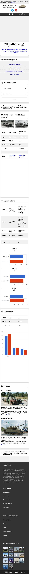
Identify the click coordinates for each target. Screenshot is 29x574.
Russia (5, 524)
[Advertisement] (14, 29)
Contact (22, 572)
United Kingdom (7, 531)
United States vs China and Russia (14, 71)
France (5, 535)
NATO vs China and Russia (14, 64)
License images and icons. (13, 482)
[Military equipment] (18, 14)
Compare (14, 99)
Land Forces (6, 492)
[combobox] (14, 88)
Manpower (6, 507)
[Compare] (23, 14)
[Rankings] (13, 14)
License (8, 414)
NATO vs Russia (14, 74)
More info (13, 2)
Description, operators (12, 156)
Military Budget (7, 503)
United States (7, 520)
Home (16, 572)
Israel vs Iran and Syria (14, 68)
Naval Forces (6, 500)
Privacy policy (8, 572)
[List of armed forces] (9, 14)
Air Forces (6, 496)
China (4, 527)
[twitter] (12, 11)
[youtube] (16, 11)
